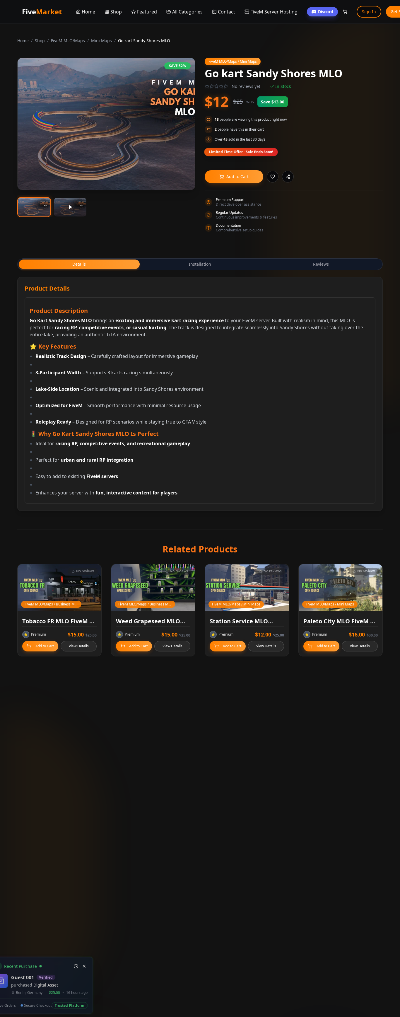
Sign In (369, 11)
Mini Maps (101, 40)
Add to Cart (237, 176)
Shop (40, 40)
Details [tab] (79, 264)
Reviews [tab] (321, 264)
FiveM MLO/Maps (68, 40)
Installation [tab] (200, 264)
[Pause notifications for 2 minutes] (94, 962)
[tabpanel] (200, 394)
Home (23, 40)
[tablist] (200, 264)
